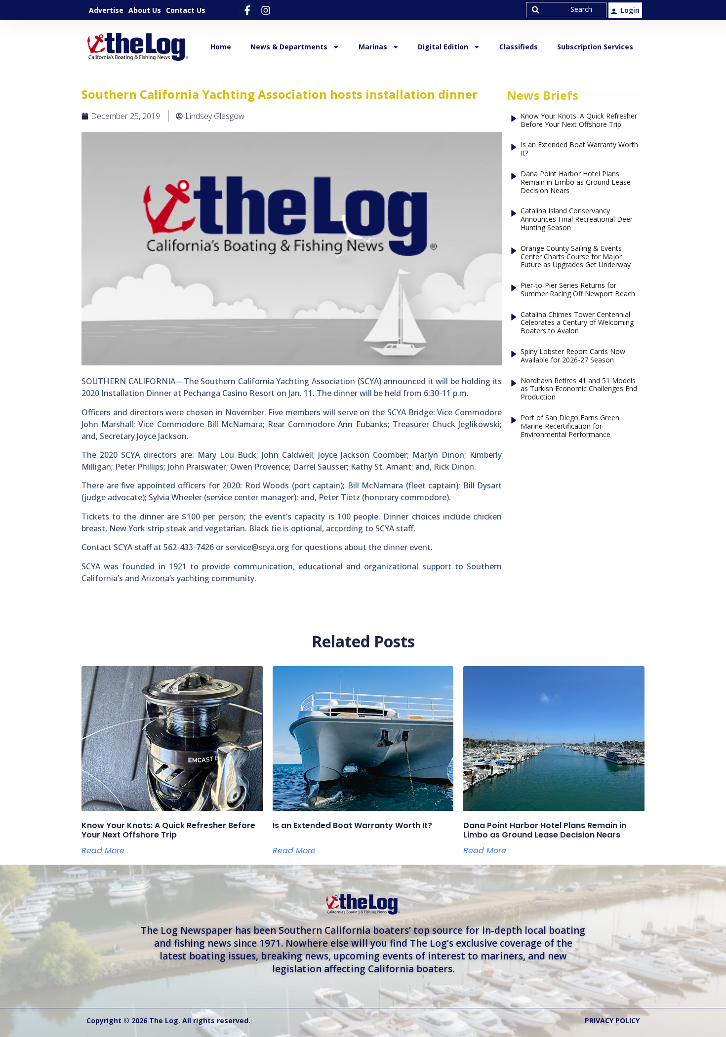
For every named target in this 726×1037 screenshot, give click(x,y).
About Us (144, 10)
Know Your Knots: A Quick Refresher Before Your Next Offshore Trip (579, 120)
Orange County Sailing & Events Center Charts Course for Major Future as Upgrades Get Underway (576, 256)
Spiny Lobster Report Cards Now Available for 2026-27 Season (573, 356)
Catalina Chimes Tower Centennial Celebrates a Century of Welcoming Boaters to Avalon (577, 323)
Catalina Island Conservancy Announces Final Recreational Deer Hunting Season (577, 219)
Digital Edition (443, 46)
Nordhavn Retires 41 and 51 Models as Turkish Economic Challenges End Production (579, 389)
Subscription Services (595, 46)
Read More (102, 851)
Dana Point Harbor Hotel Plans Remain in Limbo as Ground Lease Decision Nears (576, 182)
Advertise (106, 10)
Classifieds (518, 46)
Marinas (373, 46)
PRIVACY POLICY (612, 1020)
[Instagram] (265, 10)
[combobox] (566, 9)
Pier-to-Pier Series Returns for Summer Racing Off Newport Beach (578, 289)
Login (630, 10)
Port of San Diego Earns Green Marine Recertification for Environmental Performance (570, 426)
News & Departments (288, 46)
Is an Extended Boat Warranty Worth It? (579, 149)
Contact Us (185, 10)
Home (220, 46)
